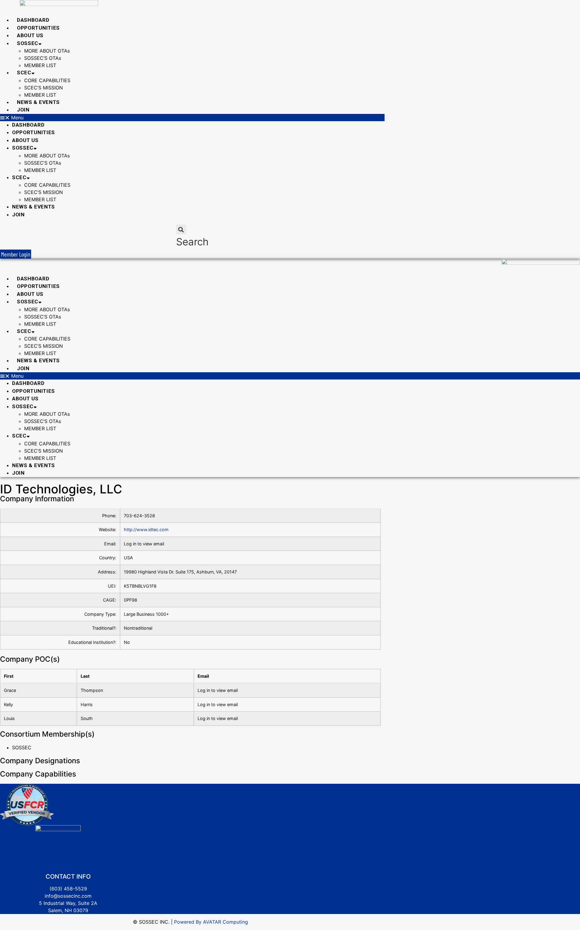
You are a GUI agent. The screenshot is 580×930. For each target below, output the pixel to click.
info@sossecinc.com (68, 896)
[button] (192, 117)
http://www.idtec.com (146, 529)
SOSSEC (27, 43)
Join (23, 110)
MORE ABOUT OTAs (47, 51)
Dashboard (33, 20)
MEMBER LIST (40, 65)
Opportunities (38, 28)
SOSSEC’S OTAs (42, 58)
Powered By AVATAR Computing (210, 922)
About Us (30, 35)
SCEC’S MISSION (43, 88)
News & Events (38, 102)
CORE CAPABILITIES (47, 80)
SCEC (24, 72)
